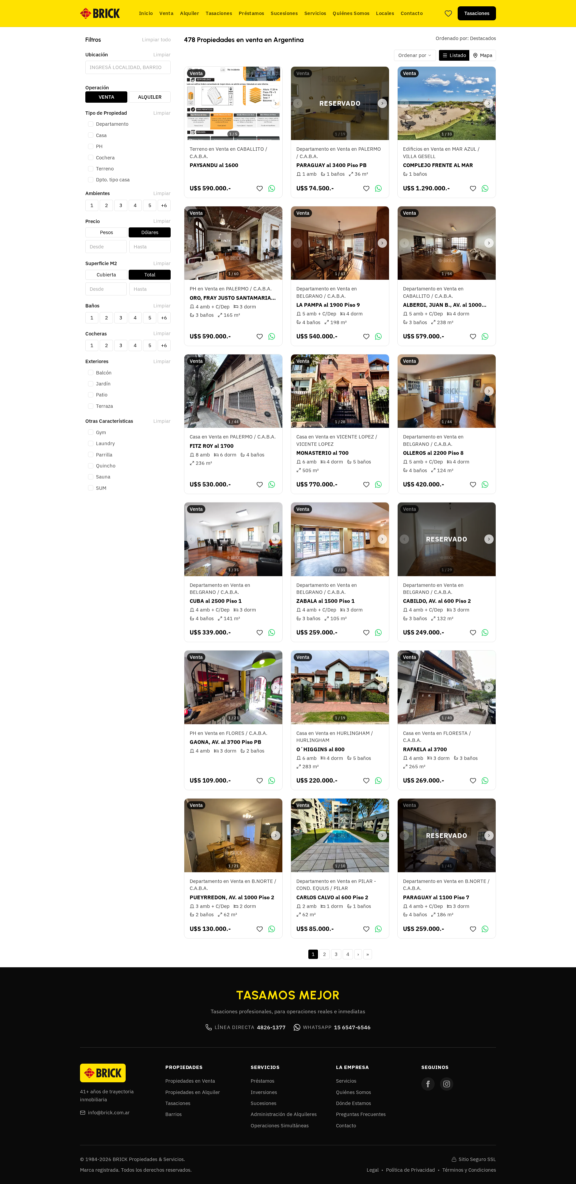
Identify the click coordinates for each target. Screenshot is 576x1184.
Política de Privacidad (410, 1170)
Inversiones (264, 1092)
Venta (166, 13)
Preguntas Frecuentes (361, 1114)
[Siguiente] (275, 103)
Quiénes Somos (351, 13)
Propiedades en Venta (190, 1081)
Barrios (173, 1114)
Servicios (315, 13)
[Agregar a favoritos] (259, 188)
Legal (373, 1170)
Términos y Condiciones (469, 1170)
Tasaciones (219, 13)
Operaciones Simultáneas (280, 1125)
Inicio (146, 13)
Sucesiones (284, 13)
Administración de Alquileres (284, 1114)
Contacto (412, 13)
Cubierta (106, 274)
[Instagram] (446, 1084)
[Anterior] (191, 103)
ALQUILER (150, 97)
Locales (385, 13)
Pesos (106, 232)
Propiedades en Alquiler (192, 1092)
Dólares (149, 232)
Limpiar (162, 54)
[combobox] (128, 67)
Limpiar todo (156, 39)
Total (149, 274)
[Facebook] (428, 1084)
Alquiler (189, 13)
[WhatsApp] (271, 188)
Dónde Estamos (353, 1103)
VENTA (106, 97)
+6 (164, 205)
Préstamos (251, 13)
